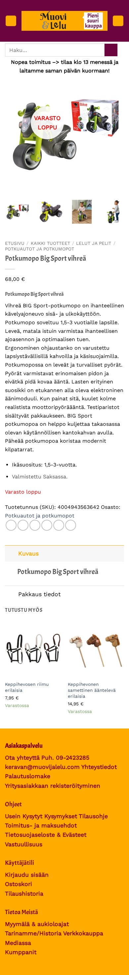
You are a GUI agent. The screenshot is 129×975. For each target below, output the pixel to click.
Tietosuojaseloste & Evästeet (45, 834)
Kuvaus (28, 553)
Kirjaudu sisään (27, 874)
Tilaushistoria (24, 893)
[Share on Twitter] (34, 525)
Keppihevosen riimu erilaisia (27, 687)
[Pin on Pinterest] (58, 525)
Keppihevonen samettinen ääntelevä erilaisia (92, 690)
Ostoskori (18, 884)
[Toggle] (11, 553)
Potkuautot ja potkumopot (39, 248)
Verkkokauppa (83, 933)
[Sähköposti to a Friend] (46, 525)
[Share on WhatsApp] (11, 525)
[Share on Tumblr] (70, 525)
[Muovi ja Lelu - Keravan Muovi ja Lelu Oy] (65, 21)
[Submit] (111, 50)
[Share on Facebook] (23, 525)
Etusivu (14, 243)
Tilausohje (93, 816)
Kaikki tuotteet (50, 243)
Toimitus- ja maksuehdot (41, 825)
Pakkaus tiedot (39, 594)
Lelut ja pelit (93, 243)
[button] (11, 21)
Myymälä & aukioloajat (37, 924)
